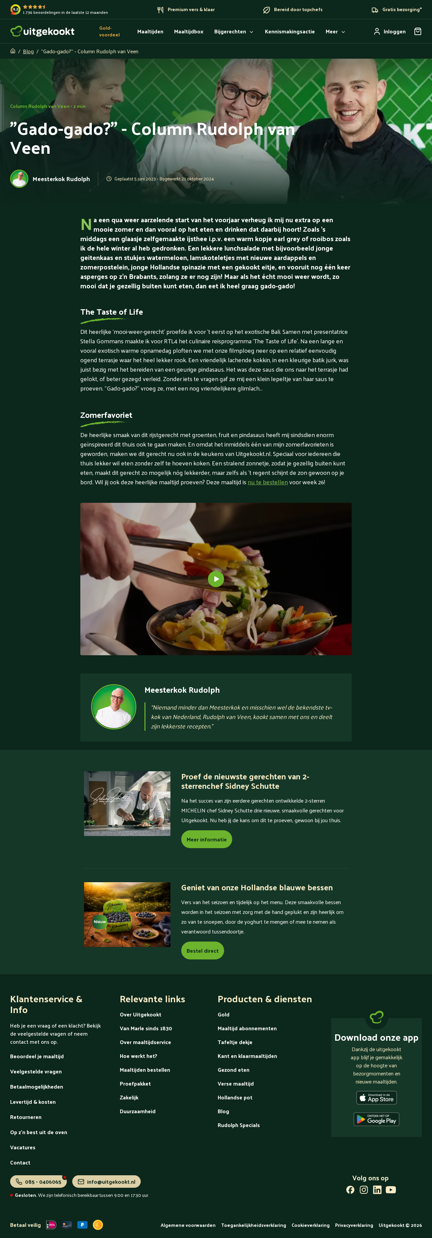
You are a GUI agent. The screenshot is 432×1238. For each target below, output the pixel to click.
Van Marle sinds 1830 (146, 1028)
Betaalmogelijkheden (36, 1086)
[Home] (42, 31)
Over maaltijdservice (145, 1042)
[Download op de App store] (376, 1099)
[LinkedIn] (377, 1191)
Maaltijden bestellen (145, 1069)
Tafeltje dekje (235, 1042)
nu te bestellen (268, 481)
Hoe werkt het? (138, 1056)
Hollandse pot (235, 1097)
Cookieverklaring (311, 1225)
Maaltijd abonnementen (247, 1028)
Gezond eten (233, 1069)
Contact (20, 1162)
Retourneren (26, 1117)
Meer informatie (207, 839)
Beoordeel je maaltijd (37, 1056)
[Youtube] (390, 1191)
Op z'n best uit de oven (38, 1132)
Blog (28, 51)
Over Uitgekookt (140, 1014)
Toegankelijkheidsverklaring (253, 1225)
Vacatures (22, 1147)
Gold (224, 1014)
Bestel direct (203, 950)
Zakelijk (129, 1097)
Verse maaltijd (236, 1083)
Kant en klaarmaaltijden (247, 1056)
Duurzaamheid (138, 1111)
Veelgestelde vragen (36, 1071)
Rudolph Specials (239, 1125)
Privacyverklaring (354, 1225)
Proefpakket (135, 1083)
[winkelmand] (418, 31)
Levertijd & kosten (33, 1101)
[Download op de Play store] (376, 1121)
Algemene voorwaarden (188, 1225)
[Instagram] (363, 1191)
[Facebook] (350, 1191)
